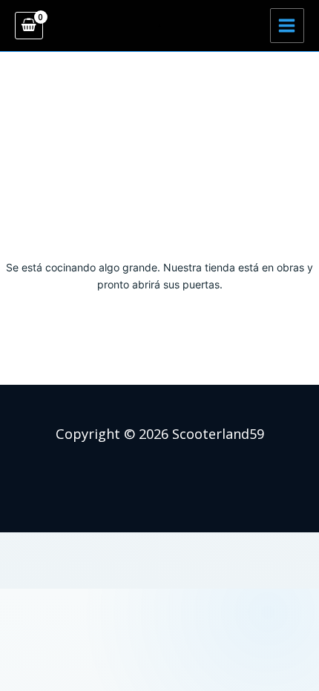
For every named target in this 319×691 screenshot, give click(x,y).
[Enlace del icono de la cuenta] (159, 25)
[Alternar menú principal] (287, 25)
